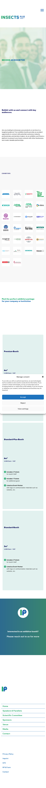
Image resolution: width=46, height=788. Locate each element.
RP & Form (7, 767)
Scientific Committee (12, 715)
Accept (23, 397)
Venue (5, 724)
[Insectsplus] (13, 17)
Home (5, 706)
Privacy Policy (8, 754)
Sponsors (7, 720)
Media (5, 729)
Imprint (5, 758)
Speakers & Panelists (12, 711)
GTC (4, 763)
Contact (6, 733)
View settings (23, 409)
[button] (43, 377)
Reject (23, 403)
